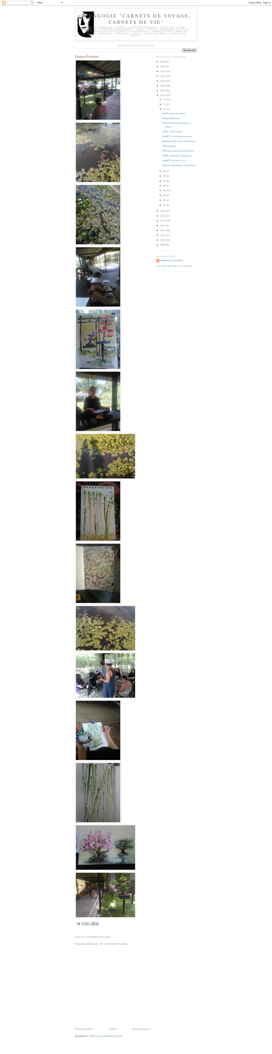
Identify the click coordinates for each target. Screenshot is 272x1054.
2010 (163, 240)
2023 (163, 66)
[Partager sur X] (90, 924)
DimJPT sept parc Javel (173, 160)
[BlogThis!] (86, 924)
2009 (163, 244)
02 (164, 200)
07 (164, 176)
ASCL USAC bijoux (172, 131)
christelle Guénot (171, 261)
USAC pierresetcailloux (174, 113)
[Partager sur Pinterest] (97, 924)
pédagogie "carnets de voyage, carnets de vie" (136, 18)
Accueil (113, 1028)
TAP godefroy (169, 146)
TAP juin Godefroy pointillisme (178, 150)
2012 (163, 230)
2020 (163, 80)
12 (164, 99)
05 (164, 185)
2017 (163, 95)
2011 (163, 235)
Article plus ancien (141, 1028)
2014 (163, 220)
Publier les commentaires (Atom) (105, 1036)
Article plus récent (84, 1028)
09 (164, 171)
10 (164, 109)
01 (164, 204)
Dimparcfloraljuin (171, 118)
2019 (163, 85)
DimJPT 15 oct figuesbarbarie (177, 136)
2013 (163, 225)
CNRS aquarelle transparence (177, 155)
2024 (163, 61)
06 (164, 180)
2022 (163, 71)
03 (164, 195)
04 (164, 190)
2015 (163, 215)
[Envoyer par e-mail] (83, 924)
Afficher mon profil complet (174, 266)
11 (164, 104)
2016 (163, 211)
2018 (163, 90)
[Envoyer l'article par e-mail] (78, 924)
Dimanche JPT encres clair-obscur (179, 141)
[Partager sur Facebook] (93, 924)
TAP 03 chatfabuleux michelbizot (179, 165)
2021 (163, 76)
